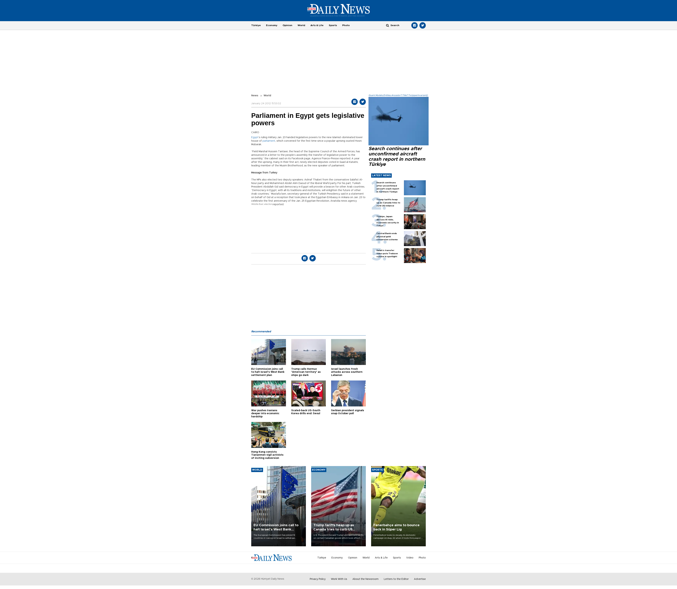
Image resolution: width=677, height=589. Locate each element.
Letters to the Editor (396, 579)
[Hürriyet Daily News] (338, 10)
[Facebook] (414, 25)
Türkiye (256, 25)
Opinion (287, 25)
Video (409, 558)
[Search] (387, 25)
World (301, 25)
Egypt (254, 137)
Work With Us (339, 579)
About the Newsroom (365, 579)
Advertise (420, 579)
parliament (269, 141)
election (268, 204)
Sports (333, 25)
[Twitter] (422, 25)
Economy (271, 25)
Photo (346, 25)
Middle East (257, 204)
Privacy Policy (318, 579)
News (254, 95)
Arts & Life (317, 25)
